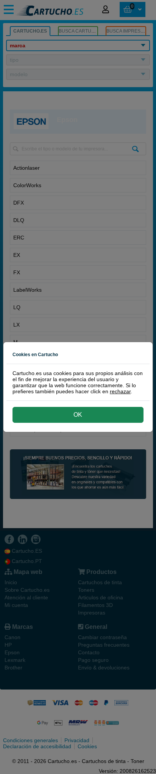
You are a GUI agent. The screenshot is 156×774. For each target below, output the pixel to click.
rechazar (120, 391)
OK (77, 414)
